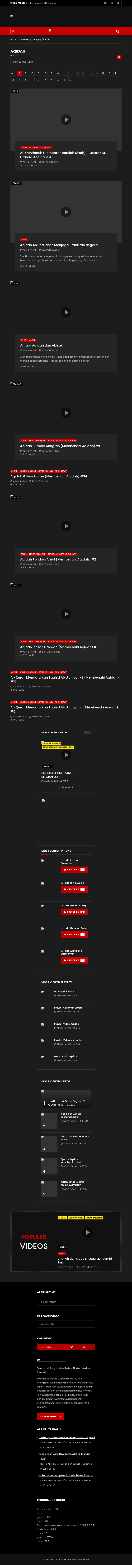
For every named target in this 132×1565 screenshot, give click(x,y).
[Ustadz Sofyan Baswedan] (49, 867)
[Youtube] (112, 3)
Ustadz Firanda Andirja (40, 147)
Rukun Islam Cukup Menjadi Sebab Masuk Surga (66, 1475)
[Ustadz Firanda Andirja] (49, 913)
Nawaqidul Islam (64, 991)
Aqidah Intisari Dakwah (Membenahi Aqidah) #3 (59, 647)
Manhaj (62, 1218)
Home (13, 39)
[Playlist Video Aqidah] (46, 1028)
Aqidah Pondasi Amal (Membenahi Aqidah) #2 (58, 559)
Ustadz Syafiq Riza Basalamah (71, 952)
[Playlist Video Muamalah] (46, 1044)
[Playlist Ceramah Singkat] (46, 1012)
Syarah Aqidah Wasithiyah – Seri (70, 1161)
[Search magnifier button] (84, 1347)
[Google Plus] (105, 3)
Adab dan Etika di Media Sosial (75, 1138)
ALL (13, 73)
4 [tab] (69, 787)
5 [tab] (72, 787)
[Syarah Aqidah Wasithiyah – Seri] (49, 1166)
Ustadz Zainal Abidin (73, 883)
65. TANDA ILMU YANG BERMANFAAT (57, 775)
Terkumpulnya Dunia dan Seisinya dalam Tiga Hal (67, 1437)
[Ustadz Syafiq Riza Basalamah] (49, 958)
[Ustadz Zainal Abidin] (49, 890)
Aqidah (24, 147)
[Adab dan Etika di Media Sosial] (49, 1144)
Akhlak (24, 340)
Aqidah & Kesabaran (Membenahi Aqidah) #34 (48, 476)
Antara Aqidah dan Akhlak (41, 345)
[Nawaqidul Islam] (46, 995)
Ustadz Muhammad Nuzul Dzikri (58, 747)
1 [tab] (59, 787)
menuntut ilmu (76, 1218)
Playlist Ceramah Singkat (69, 1007)
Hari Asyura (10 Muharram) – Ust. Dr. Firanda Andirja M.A (45, 3)
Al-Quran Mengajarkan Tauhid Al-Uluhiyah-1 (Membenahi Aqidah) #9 (64, 709)
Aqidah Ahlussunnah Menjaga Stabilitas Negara (59, 245)
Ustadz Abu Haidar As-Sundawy (62, 441)
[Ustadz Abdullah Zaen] (49, 935)
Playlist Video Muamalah (68, 1040)
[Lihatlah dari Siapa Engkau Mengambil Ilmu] (66, 1099)
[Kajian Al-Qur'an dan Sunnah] (66, 31)
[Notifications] (118, 3)
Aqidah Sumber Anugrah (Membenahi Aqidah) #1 (60, 446)
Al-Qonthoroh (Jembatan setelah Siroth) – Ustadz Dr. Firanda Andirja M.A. (63, 155)
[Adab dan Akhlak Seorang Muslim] (49, 1121)
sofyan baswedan (94, 1218)
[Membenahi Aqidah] (46, 1060)
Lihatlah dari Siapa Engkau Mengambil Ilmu (76, 1101)
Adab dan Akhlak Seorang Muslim (71, 1115)
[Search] (117, 31)
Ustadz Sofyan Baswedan (69, 862)
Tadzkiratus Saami (52, 743)
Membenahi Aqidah (37, 441)
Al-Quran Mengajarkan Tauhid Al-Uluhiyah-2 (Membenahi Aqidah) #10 (64, 679)
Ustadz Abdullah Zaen (74, 928)
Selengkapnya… (50, 1416)
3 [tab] (66, 787)
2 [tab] (63, 787)
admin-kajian (30, 162)
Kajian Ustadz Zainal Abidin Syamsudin (72, 1183)
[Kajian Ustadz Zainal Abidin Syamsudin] (49, 1189)
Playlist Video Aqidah (66, 1024)
